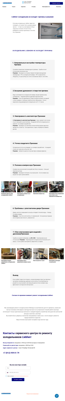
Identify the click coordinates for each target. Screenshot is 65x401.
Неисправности (46, 6)
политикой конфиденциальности (21, 376)
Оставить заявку (18, 379)
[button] (56, 3)
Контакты (58, 6)
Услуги (13, 6)
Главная (4, 6)
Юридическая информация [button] (32, 393)
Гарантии (23, 6)
